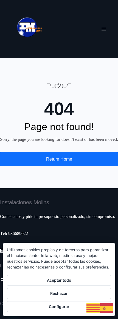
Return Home (59, 159)
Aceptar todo (59, 280)
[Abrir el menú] (103, 29)
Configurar (59, 306)
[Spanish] (107, 308)
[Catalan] (93, 308)
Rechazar (59, 293)
